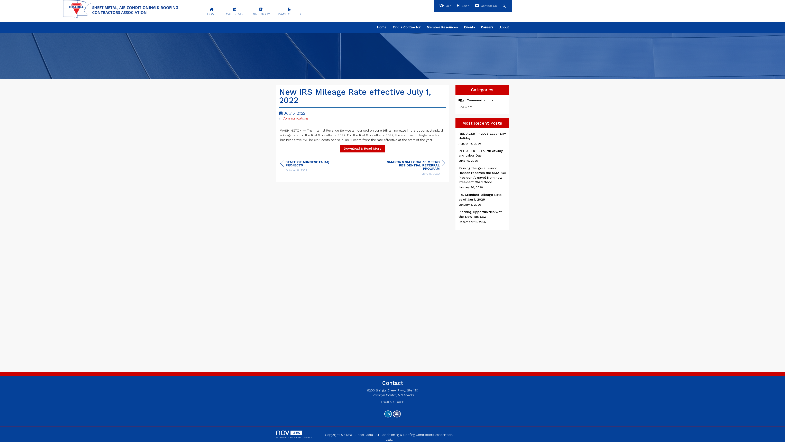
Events (469, 27)
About (504, 27)
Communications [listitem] (480, 100)
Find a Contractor (407, 27)
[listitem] (482, 138)
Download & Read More (362, 148)
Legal (389, 439)
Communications (296, 118)
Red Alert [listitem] (465, 106)
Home (382, 27)
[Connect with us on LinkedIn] (388, 414)
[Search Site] (504, 5)
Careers (487, 27)
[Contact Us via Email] (397, 414)
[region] (414, 168)
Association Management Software (294, 437)
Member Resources (442, 27)
